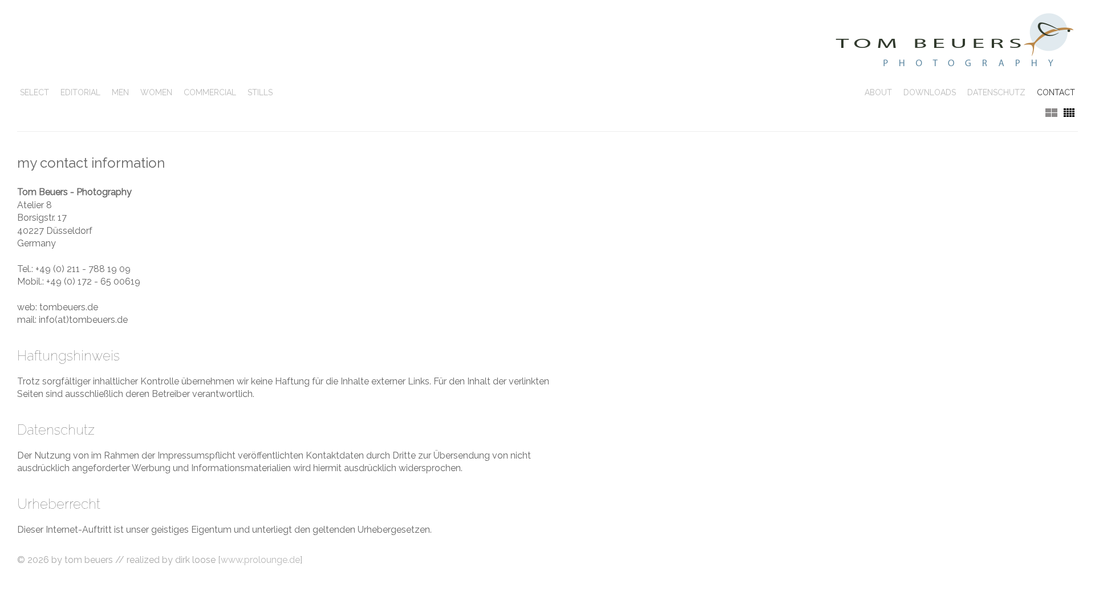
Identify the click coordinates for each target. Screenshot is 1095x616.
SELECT (34, 92)
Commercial (210, 92)
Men (120, 92)
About (878, 92)
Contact (1056, 92)
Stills (260, 92)
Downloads (929, 92)
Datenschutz (996, 92)
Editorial (80, 92)
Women (156, 92)
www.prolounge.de (260, 559)
